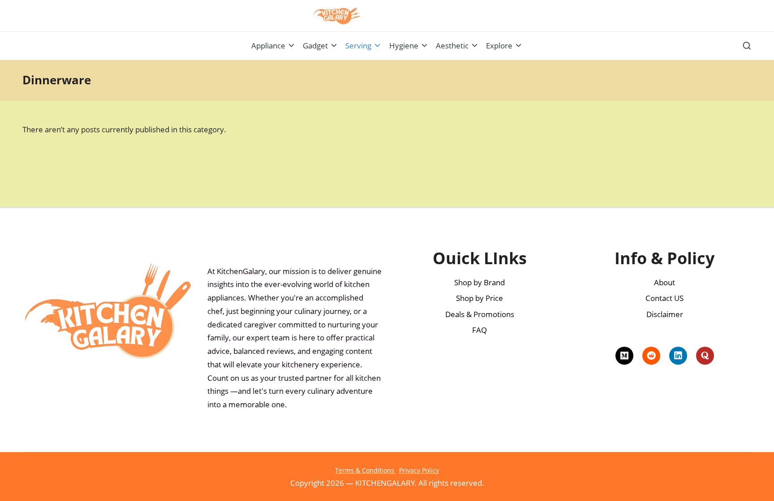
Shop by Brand (479, 282)
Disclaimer (664, 314)
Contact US (664, 298)
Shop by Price (479, 298)
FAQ (479, 330)
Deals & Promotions (479, 314)
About (664, 282)
